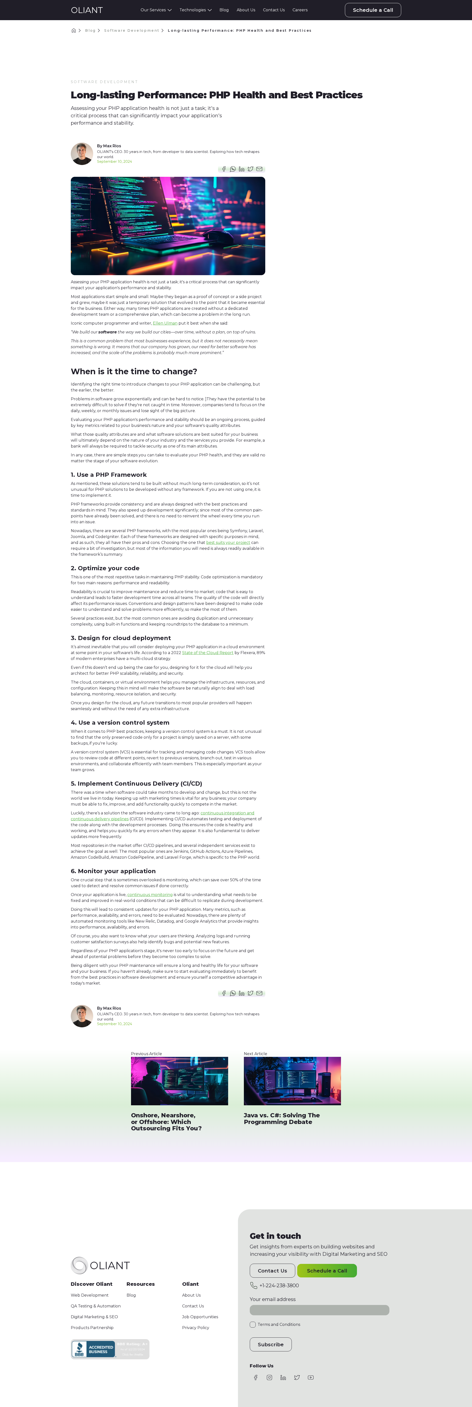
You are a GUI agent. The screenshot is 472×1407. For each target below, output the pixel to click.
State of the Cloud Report (208, 652)
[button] (156, 10)
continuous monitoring (150, 894)
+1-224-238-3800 (279, 1285)
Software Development (132, 30)
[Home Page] (87, 10)
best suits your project (228, 542)
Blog (90, 30)
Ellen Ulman (165, 323)
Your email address (273, 1299)
